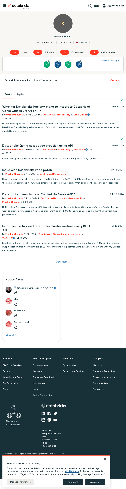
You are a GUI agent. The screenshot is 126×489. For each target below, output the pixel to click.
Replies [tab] (20, 94)
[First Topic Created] (79, 64)
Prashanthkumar (14, 114)
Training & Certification (44, 377)
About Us (97, 365)
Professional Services (73, 371)
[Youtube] (55, 419)
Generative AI (48, 114)
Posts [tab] (8, 94)
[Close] (105, 459)
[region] (56, 471)
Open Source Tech (12, 377)
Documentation (41, 365)
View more (62, 261)
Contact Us (98, 389)
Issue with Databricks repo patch (27, 170)
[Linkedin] (43, 413)
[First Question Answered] (68, 64)
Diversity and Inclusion (104, 377)
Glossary (37, 371)
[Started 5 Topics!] (57, 64)
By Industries (69, 365)
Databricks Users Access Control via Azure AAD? (38, 194)
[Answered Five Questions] (47, 64)
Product (7, 358)
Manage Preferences (20, 482)
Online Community (42, 395)
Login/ (115, 5)
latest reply (64, 114)
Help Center (39, 383)
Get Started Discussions (52, 174)
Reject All (72, 482)
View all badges (111, 60)
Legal (35, 389)
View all (10, 335)
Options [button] (114, 80)
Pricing (6, 371)
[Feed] (43, 419)
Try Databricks (10, 383)
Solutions (68, 358)
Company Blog (100, 383)
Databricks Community (19, 6)
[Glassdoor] (49, 419)
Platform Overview (12, 365)
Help (96, 5)
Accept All (95, 482)
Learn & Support (42, 358)
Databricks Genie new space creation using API (37, 146)
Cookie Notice (72, 471)
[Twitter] (55, 413)
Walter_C (7, 237)
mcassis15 (79, 149)
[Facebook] (49, 413)
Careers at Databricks (104, 371)
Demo (6, 389)
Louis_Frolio (80, 114)
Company (98, 358)
